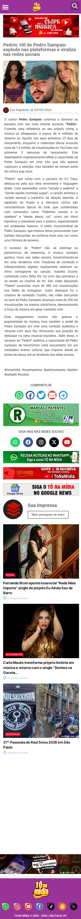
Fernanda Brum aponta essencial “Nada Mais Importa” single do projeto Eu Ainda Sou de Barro (39, 588)
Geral (10, 574)
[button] (5, 7)
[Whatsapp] (15, 442)
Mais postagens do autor (48, 514)
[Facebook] (28, 442)
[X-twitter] (54, 442)
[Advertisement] (40, 806)
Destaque (12, 734)
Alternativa (14, 654)
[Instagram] (41, 442)
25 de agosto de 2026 (17, 598)
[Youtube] (67, 442)
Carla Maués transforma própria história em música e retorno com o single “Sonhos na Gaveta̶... (38, 667)
